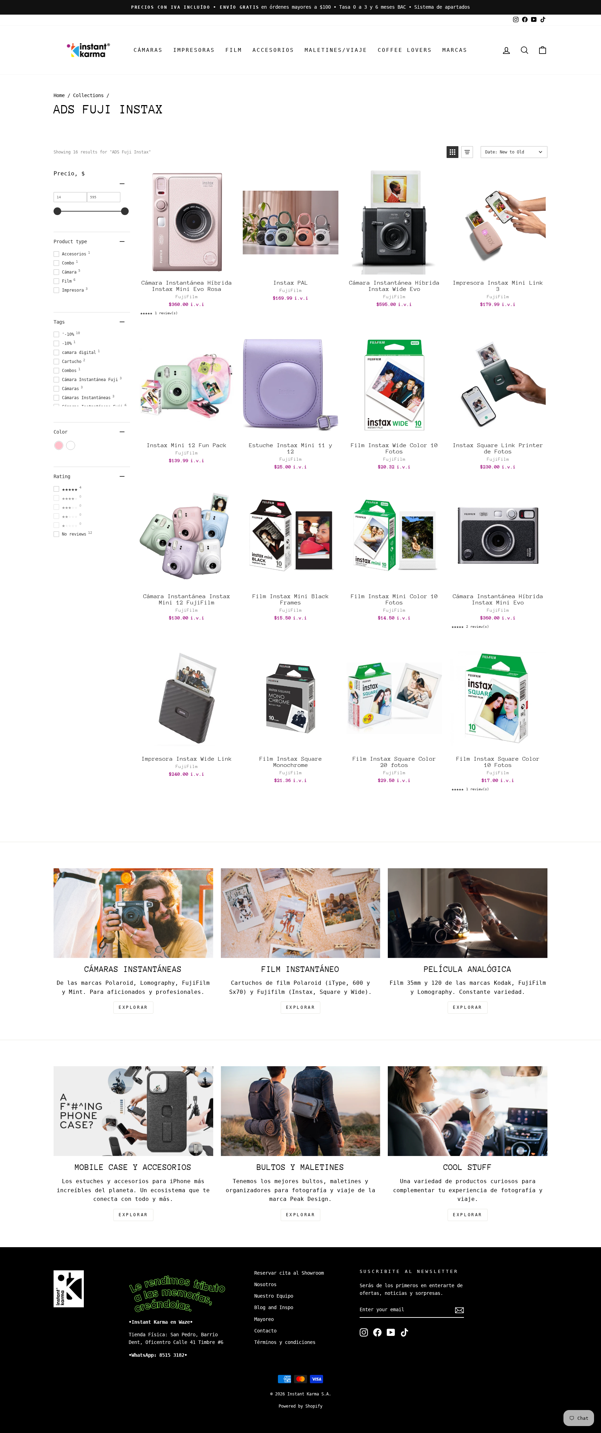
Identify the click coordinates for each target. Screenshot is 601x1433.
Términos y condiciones (284, 1342)
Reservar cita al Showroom (289, 1273)
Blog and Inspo (273, 1307)
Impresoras (194, 50)
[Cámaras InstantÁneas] (133, 913)
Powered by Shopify (300, 1406)
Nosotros (265, 1284)
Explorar (300, 1007)
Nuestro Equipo (273, 1296)
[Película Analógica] (467, 913)
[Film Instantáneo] (300, 913)
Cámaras (148, 50)
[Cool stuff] (467, 1111)
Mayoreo (264, 1319)
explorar (133, 1007)
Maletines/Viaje (336, 50)
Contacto (265, 1330)
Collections (88, 95)
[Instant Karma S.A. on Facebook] (377, 1332)
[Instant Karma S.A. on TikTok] (404, 1332)
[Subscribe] (459, 1310)
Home (59, 95)
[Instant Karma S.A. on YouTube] (391, 1332)
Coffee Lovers (405, 50)
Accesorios (273, 50)
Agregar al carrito (186, 267)
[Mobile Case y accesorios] (133, 1111)
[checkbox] (59, 445)
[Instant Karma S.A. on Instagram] (364, 1332)
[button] (452, 152)
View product (290, 580)
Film (233, 50)
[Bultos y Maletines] (300, 1111)
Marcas (454, 50)
